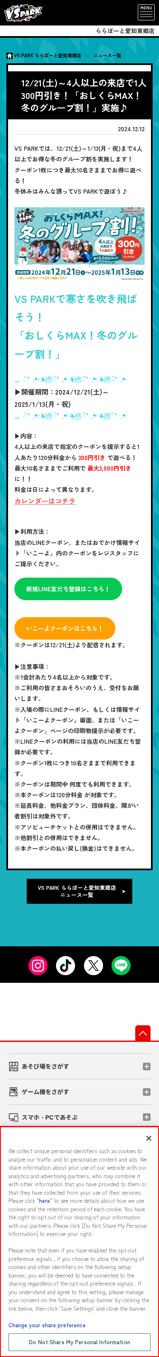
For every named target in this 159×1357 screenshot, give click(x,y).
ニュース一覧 (107, 55)
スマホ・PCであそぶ (50, 1117)
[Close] (148, 1138)
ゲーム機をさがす (45, 1091)
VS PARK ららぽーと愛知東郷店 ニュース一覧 (77, 891)
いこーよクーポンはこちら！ (64, 628)
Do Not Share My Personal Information (79, 1342)
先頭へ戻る (143, 1033)
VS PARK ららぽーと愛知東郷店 (47, 55)
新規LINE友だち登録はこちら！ (68, 588)
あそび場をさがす (45, 1066)
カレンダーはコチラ (44, 501)
